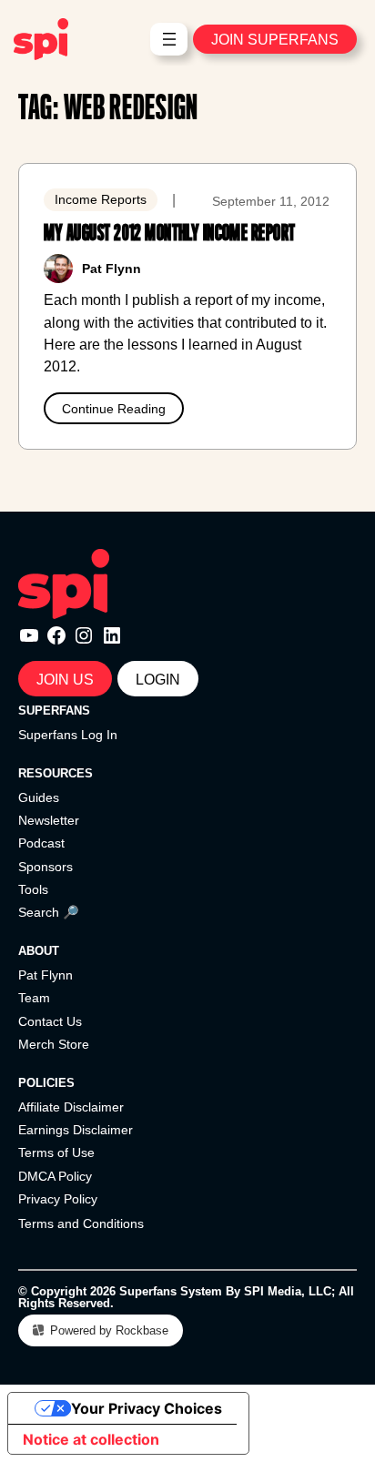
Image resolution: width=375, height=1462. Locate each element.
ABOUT (38, 951)
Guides (38, 797)
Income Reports (101, 199)
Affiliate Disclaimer (71, 1107)
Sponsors (45, 866)
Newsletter (48, 820)
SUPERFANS (54, 710)
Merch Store (53, 1044)
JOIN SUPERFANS (275, 39)
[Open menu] (169, 39)
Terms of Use (56, 1152)
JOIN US (65, 679)
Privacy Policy (57, 1199)
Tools (33, 889)
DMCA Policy (55, 1176)
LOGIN (158, 679)
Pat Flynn (45, 975)
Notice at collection (91, 1439)
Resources (55, 773)
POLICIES (46, 1083)
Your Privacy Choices (146, 1408)
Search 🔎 (48, 912)
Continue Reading (114, 408)
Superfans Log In (67, 734)
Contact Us (50, 1021)
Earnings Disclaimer (75, 1129)
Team (34, 997)
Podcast (41, 843)
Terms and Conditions (81, 1223)
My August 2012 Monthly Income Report (170, 233)
